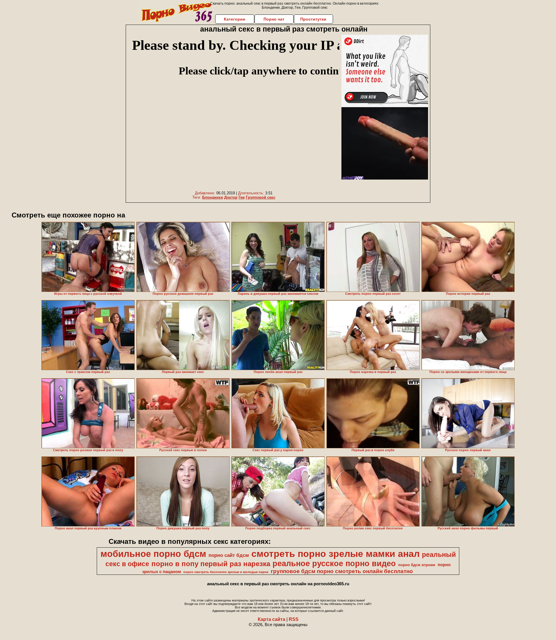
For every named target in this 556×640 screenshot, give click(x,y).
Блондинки (212, 197)
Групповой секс (260, 197)
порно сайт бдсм (229, 555)
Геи (242, 197)
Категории (234, 19)
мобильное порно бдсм (153, 554)
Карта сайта (271, 619)
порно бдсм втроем (416, 565)
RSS (294, 619)
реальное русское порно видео (334, 563)
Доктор (230, 197)
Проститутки (313, 19)
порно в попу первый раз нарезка (210, 564)
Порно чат (274, 19)
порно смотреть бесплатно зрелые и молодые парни (225, 572)
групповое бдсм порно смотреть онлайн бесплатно (342, 571)
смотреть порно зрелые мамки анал (335, 553)
